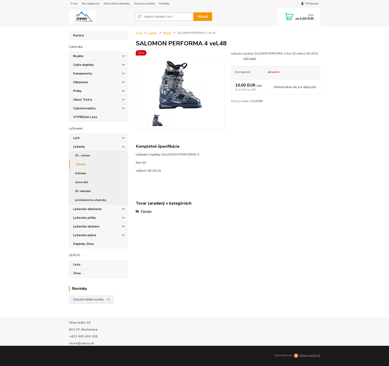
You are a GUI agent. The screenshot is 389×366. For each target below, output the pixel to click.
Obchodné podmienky (117, 3)
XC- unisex (82, 155)
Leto (76, 264)
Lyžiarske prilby (84, 218)
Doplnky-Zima (83, 244)
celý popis (249, 58)
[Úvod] (100, 16)
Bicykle (78, 56)
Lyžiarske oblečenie (87, 209)
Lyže (76, 138)
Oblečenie (80, 82)
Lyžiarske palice (84, 235)
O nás (74, 3)
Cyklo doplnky (83, 65)
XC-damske (83, 191)
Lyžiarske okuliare (86, 226)
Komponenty (82, 73)
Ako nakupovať (90, 3)
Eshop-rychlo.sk (310, 355)
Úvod (139, 33)
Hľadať (203, 16)
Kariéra (78, 35)
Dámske (80, 173)
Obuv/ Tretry (82, 100)
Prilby (77, 91)
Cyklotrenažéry (84, 108)
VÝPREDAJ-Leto (85, 117)
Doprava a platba (144, 3)
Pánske (81, 164)
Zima (77, 273)
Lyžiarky (79, 147)
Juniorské (81, 182)
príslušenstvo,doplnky (90, 200)
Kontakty (164, 3)
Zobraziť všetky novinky (88, 299)
